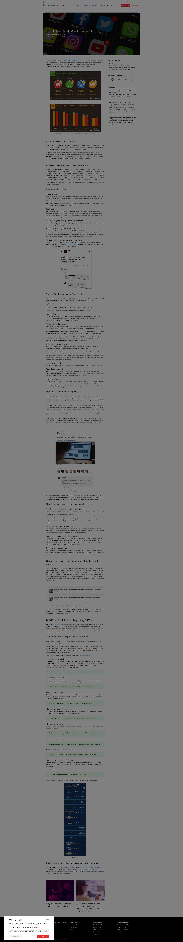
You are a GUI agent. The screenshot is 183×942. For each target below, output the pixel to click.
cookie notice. (37, 927)
